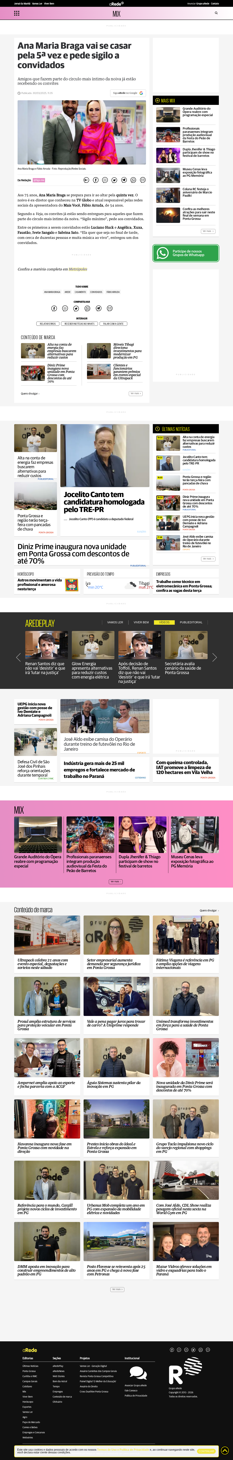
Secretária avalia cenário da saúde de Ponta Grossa (183, 668)
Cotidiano (27, 1386)
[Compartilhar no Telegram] (123, 180)
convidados (96, 292)
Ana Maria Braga (52, 292)
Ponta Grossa (29, 1371)
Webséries (28, 1438)
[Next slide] (145, 585)
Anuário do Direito (89, 1386)
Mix (24, 1392)
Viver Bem (28, 1397)
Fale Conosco (131, 1391)
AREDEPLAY (40, 622)
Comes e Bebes (30, 1427)
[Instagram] (179, 1350)
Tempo (56, 1386)
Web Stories (59, 1376)
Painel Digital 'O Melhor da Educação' (98, 1381)
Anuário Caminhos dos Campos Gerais (98, 1371)
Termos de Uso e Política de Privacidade (123, 1449)
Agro (25, 1417)
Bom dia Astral (60, 1381)
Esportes (27, 1407)
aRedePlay (58, 1366)
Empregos (58, 1392)
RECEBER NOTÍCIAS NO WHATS (79, 324)
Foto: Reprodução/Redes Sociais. (69, 169)
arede (67, 292)
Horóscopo (28, 1402)
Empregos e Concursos (34, 1432)
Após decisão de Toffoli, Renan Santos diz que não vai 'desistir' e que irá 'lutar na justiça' (139, 673)
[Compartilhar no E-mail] (142, 180)
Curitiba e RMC (30, 1376)
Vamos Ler (28, 1412)
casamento (80, 292)
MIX (116, 13)
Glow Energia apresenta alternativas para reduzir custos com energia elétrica (92, 670)
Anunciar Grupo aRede (136, 1385)
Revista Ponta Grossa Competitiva (96, 1376)
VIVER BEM (141, 622)
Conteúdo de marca (62, 1397)
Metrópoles (78, 269)
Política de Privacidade (136, 1396)
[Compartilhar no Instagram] (105, 180)
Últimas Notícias (30, 1366)
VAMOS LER (115, 622)
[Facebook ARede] (172, 1350)
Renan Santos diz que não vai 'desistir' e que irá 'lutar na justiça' (45, 668)
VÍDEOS (164, 622)
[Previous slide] (87, 585)
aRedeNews (58, 1371)
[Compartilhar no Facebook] (95, 180)
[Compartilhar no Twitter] (114, 180)
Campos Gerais (30, 1381)
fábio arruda (113, 292)
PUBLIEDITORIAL (191, 622)
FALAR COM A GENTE (113, 324)
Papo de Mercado (31, 1422)
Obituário (57, 1402)
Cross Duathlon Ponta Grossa (94, 1392)
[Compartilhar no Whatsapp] (133, 180)
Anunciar (198, 4)
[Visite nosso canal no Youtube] (186, 1350)
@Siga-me (39, 180)
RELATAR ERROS (48, 324)
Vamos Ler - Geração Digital (93, 1366)
